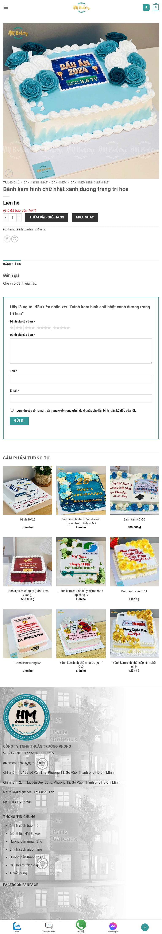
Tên (13, 371)
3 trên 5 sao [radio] (29, 328)
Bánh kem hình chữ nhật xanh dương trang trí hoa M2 (80, 521)
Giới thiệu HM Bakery (25, 834)
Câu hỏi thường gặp (24, 865)
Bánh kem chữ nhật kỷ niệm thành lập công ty (81, 593)
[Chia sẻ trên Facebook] (7, 239)
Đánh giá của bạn (22, 321)
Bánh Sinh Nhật (35, 182)
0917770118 (16, 753)
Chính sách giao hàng (25, 849)
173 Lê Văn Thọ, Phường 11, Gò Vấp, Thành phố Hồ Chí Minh (68, 773)
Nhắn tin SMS (49, 931)
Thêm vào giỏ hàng (46, 217)
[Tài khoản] (146, 7)
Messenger (113, 931)
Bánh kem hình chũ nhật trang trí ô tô (80, 665)
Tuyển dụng (18, 873)
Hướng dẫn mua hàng (25, 841)
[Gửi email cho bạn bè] (14, 239)
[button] (5, 7)
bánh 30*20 (27, 519)
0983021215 (44, 753)
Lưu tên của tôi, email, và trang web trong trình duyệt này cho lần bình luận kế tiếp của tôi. (76, 410)
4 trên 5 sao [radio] (43, 328)
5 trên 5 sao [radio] (61, 328)
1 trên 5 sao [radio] (11, 328)
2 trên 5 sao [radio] (18, 328)
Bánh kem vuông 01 (134, 591)
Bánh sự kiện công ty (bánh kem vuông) (28, 593)
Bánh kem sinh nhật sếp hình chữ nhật (134, 665)
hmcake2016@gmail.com (26, 763)
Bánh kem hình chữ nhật (89, 182)
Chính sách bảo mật (24, 826)
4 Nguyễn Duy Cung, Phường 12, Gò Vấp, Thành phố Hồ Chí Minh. (71, 782)
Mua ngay (85, 217)
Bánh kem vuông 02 (28, 663)
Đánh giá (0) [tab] (12, 264)
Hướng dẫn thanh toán (26, 857)
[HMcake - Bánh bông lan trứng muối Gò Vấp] (81, 7)
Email (14, 390)
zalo (17, 931)
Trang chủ (11, 182)
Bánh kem (59, 182)
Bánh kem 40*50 (134, 519)
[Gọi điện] (81, 925)
